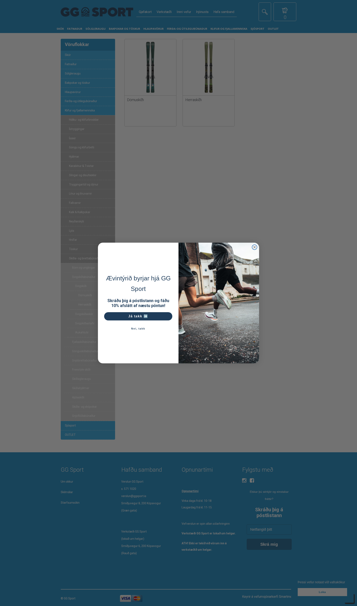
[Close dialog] (254, 247)
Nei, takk (138, 328)
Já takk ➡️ (138, 316)
